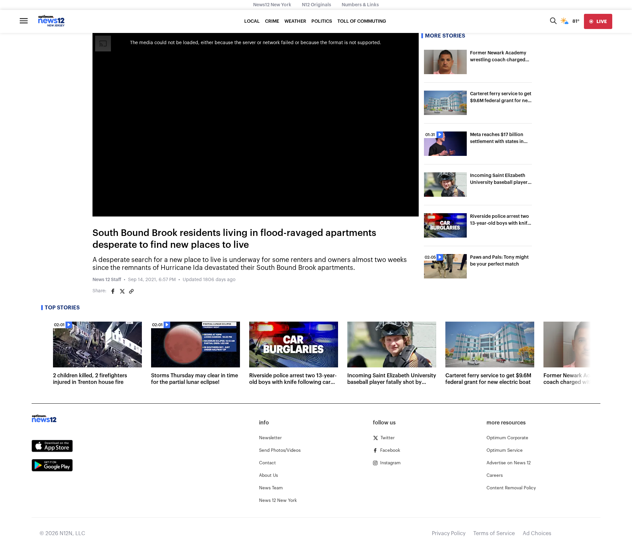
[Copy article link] (131, 291)
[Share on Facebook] (113, 291)
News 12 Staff (106, 279)
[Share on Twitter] (122, 291)
